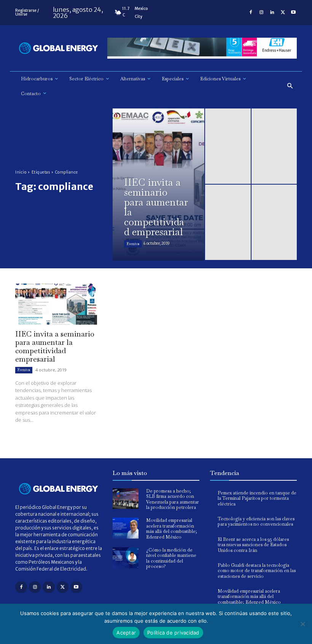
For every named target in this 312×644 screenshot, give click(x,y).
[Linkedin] (272, 12)
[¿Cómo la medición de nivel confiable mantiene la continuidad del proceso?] (125, 557)
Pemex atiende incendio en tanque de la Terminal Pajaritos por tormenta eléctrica (257, 498)
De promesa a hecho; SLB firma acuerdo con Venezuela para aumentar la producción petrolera (172, 499)
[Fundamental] (202, 48)
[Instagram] (261, 12)
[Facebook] (250, 12)
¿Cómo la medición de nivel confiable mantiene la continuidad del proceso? (171, 558)
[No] (302, 624)
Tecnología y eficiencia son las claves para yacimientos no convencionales (256, 521)
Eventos (133, 243)
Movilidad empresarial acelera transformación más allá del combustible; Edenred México (171, 528)
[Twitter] (282, 12)
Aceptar (126, 633)
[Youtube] (293, 12)
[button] (290, 86)
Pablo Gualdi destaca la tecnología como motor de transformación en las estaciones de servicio (257, 570)
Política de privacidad (173, 633)
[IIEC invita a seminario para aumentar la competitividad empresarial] (158, 184)
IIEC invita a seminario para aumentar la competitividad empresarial (54, 346)
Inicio (20, 172)
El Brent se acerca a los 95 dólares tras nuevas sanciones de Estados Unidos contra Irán (253, 544)
